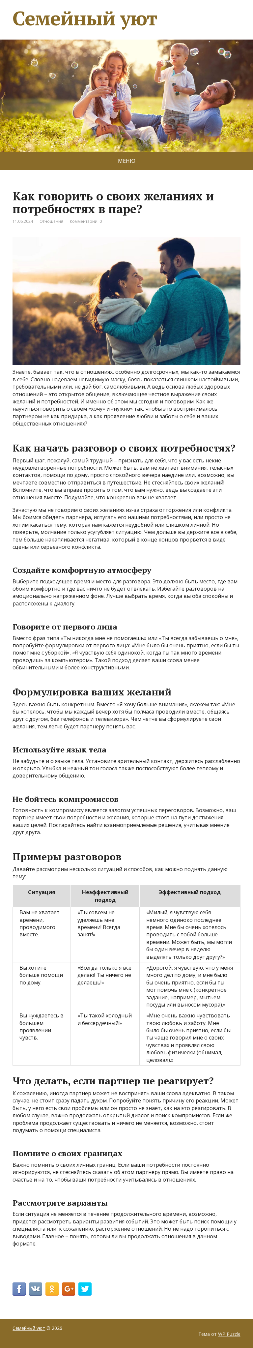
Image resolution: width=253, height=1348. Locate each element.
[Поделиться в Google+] (68, 1289)
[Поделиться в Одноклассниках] (52, 1289)
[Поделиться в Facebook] (19, 1289)
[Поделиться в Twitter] (85, 1289)
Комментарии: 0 (86, 221)
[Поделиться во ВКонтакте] (35, 1289)
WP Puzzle (229, 1334)
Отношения (51, 221)
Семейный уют (85, 18)
